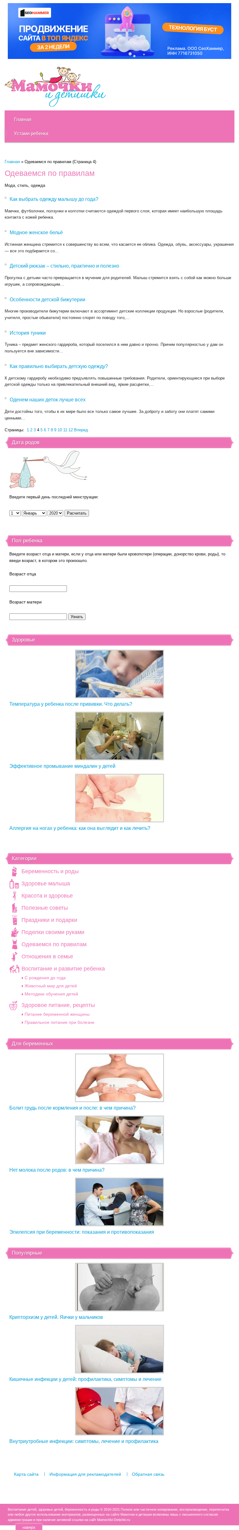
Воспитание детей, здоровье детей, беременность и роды (55, 87)
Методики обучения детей (51, 993)
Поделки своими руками (52, 932)
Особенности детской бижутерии (47, 299)
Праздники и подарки (49, 920)
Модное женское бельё (36, 232)
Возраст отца (22, 573)
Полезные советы (44, 908)
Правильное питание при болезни (59, 1022)
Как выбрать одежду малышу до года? (54, 199)
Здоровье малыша (45, 883)
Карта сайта (26, 1474)
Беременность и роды (50, 871)
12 (70, 430)
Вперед (81, 430)
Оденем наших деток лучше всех (48, 399)
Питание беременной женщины (57, 1014)
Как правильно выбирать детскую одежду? (59, 366)
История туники (28, 333)
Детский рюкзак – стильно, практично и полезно (64, 266)
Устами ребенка (31, 133)
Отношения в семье (47, 956)
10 (60, 430)
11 (65, 430)
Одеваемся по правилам (54, 944)
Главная (22, 119)
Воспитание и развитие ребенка (63, 969)
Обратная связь (148, 1474)
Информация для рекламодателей (85, 1474)
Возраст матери (25, 601)
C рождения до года (45, 977)
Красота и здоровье (47, 896)
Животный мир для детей (51, 985)
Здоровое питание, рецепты (58, 1005)
